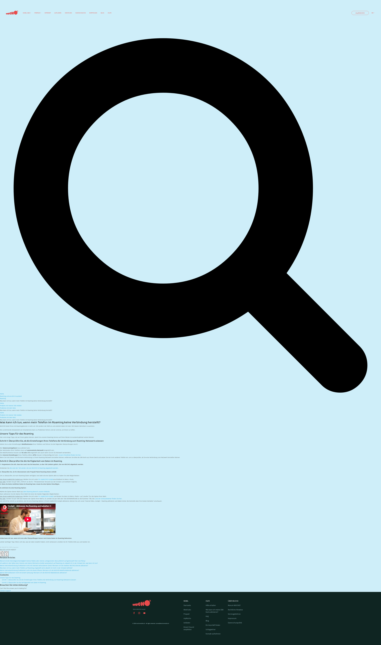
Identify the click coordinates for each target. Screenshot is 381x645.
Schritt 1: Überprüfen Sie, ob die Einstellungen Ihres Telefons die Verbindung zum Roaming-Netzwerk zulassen (39, 580)
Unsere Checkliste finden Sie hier (70, 455)
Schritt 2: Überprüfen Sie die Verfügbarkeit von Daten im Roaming (24, 582)
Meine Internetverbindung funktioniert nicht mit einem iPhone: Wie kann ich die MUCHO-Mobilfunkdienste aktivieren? (39, 570)
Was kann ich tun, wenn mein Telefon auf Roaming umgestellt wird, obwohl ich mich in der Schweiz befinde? (36, 568)
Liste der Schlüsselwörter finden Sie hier (108, 499)
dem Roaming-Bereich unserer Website (36, 492)
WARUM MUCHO (80, 13)
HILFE (109, 13)
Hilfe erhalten (211, 605)
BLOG (102, 13)
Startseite (187, 605)
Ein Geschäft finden (213, 625)
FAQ (207, 616)
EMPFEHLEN (93, 13)
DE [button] (372, 13)
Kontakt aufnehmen (213, 634)
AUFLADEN (57, 13)
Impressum (232, 618)
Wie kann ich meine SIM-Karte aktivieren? (215, 611)
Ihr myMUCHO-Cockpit (45, 479)
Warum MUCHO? (234, 605)
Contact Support (5, 591)
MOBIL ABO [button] (26, 13)
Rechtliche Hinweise (235, 610)
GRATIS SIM (68, 13)
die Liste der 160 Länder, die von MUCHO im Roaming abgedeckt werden (34, 468)
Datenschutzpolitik (235, 623)
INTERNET (48, 13)
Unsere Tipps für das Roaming (10, 578)
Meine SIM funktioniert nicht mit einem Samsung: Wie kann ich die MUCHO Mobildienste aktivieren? (33, 573)
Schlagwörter (211, 629)
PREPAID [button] (37, 13)
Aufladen (187, 623)
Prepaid (186, 614)
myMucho (187, 618)
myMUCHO (360, 13)
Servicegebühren (234, 614)
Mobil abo (187, 610)
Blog (207, 621)
